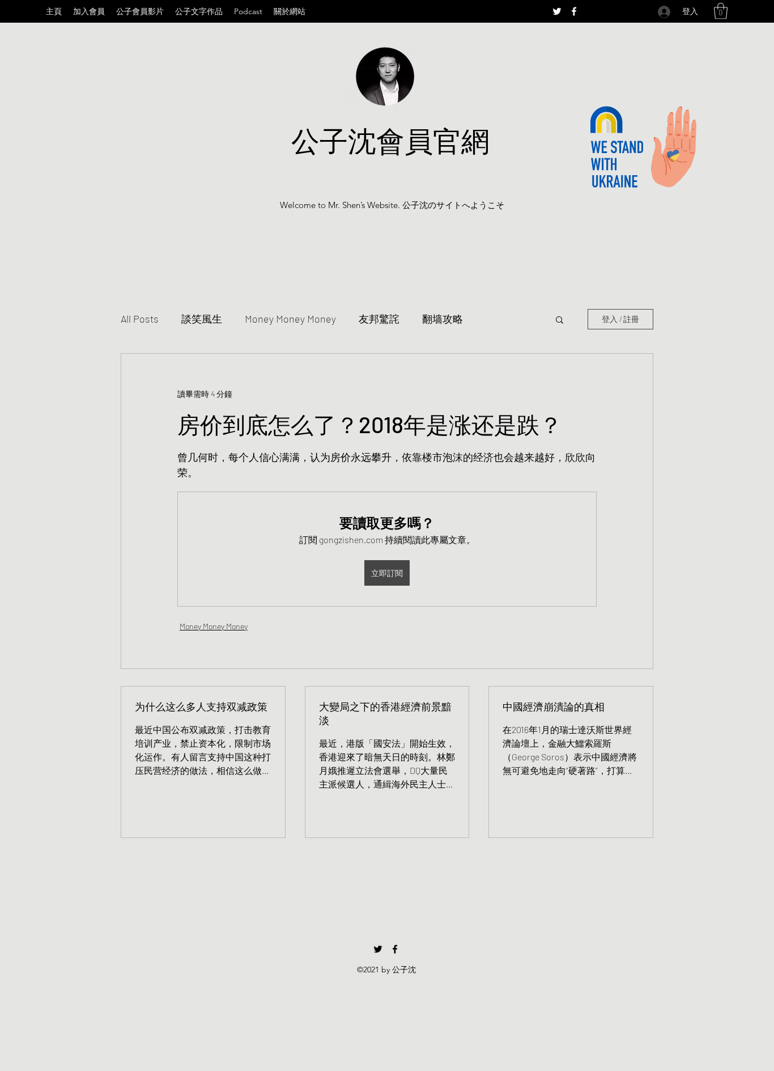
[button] (721, 11)
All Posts (140, 318)
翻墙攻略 (442, 318)
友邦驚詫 (379, 318)
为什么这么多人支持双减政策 (201, 706)
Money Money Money (290, 318)
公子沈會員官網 (390, 140)
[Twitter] (557, 11)
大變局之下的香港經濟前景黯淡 (385, 713)
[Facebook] (574, 11)
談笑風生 (201, 318)
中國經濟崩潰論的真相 (554, 706)
